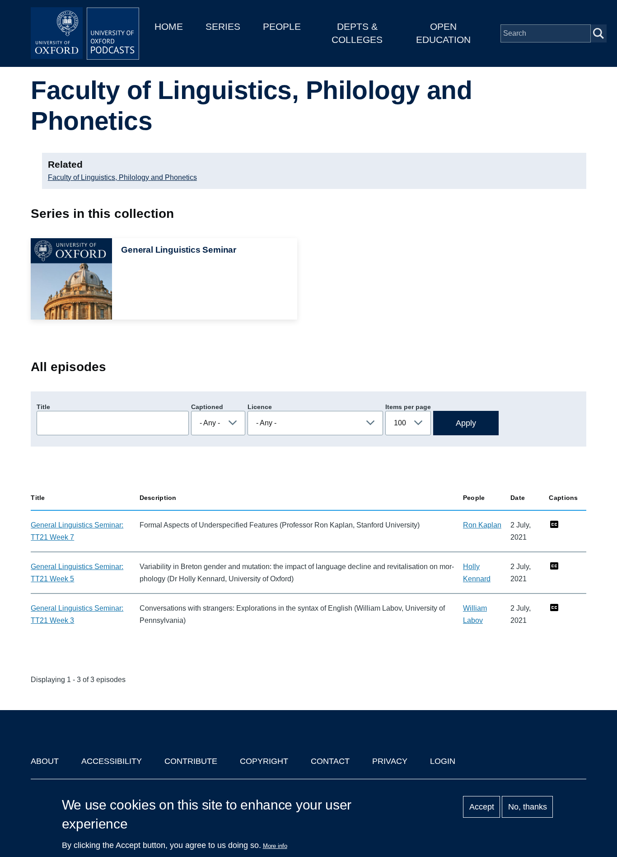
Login (442, 761)
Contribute (190, 761)
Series (223, 26)
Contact (330, 761)
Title (43, 406)
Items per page (408, 406)
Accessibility (111, 761)
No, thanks (527, 806)
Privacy (389, 761)
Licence (260, 406)
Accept (481, 806)
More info (275, 846)
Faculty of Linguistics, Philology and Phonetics (122, 177)
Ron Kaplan (482, 525)
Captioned (207, 406)
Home (168, 26)
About (45, 761)
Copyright (264, 761)
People (282, 26)
